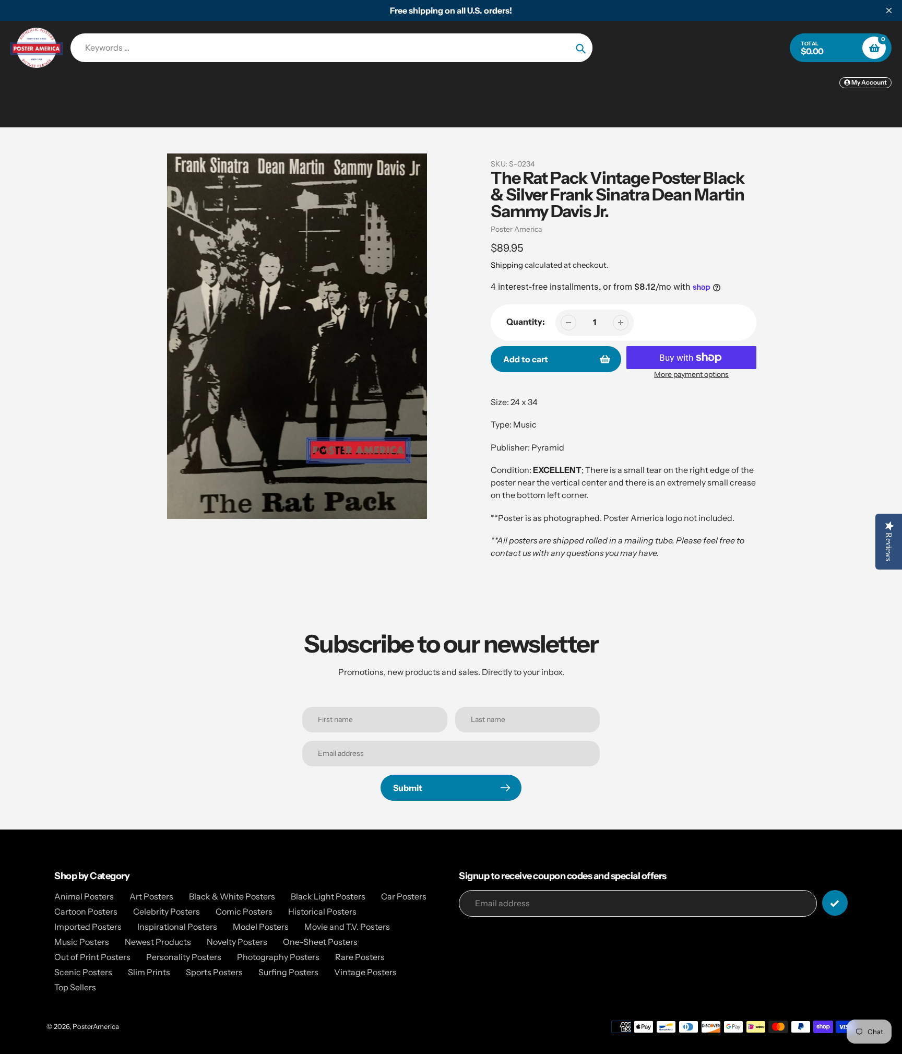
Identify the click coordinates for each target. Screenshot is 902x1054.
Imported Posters (88, 926)
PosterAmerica (96, 1026)
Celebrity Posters (166, 911)
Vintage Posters (365, 972)
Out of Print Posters (92, 957)
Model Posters (261, 926)
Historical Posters (322, 911)
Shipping (507, 265)
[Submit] (835, 903)
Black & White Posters (232, 896)
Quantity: (525, 321)
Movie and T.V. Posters (347, 926)
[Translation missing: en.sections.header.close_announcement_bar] (889, 10)
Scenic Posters (83, 972)
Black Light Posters (328, 896)
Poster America (516, 229)
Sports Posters (214, 972)
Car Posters (403, 896)
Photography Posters (278, 957)
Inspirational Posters (177, 926)
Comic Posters (244, 911)
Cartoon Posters (85, 911)
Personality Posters (183, 957)
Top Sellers (75, 987)
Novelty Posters (237, 942)
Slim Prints (149, 972)
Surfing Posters (288, 972)
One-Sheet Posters (320, 942)
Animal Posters (84, 896)
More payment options (691, 374)
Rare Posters (360, 957)
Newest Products (158, 942)
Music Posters (81, 942)
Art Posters (151, 896)
